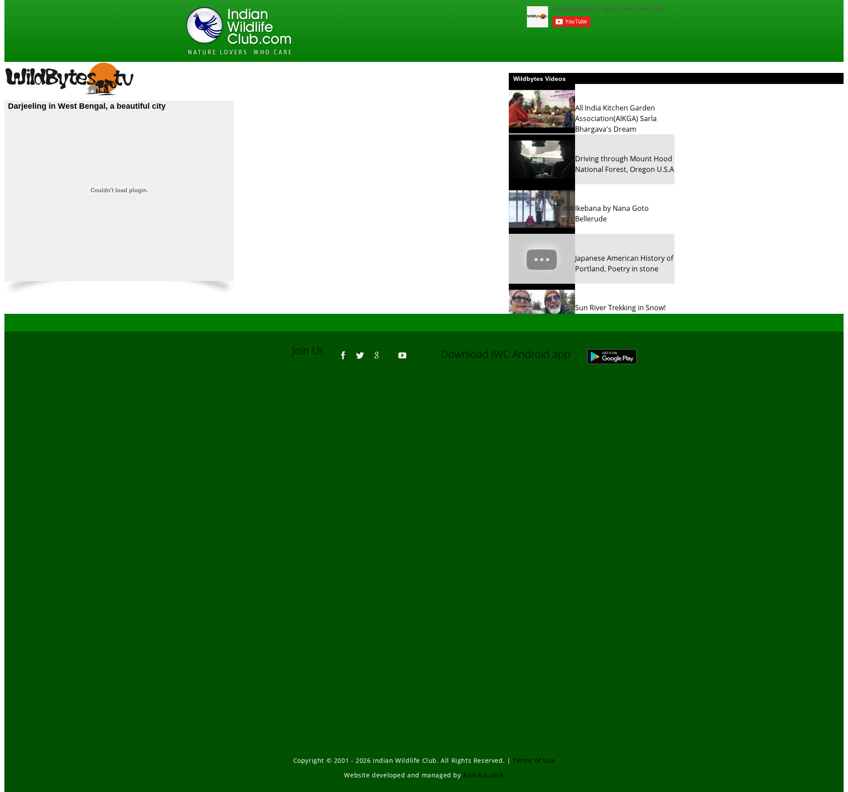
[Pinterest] (389, 351)
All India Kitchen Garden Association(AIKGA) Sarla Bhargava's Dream (616, 118)
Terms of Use (534, 760)
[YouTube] (402, 351)
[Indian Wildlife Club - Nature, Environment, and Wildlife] (239, 31)
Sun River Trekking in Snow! (620, 307)
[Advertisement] (424, 490)
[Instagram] (415, 351)
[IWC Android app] (620, 353)
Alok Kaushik (483, 775)
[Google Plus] (376, 351)
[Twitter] (360, 351)
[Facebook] (343, 351)
